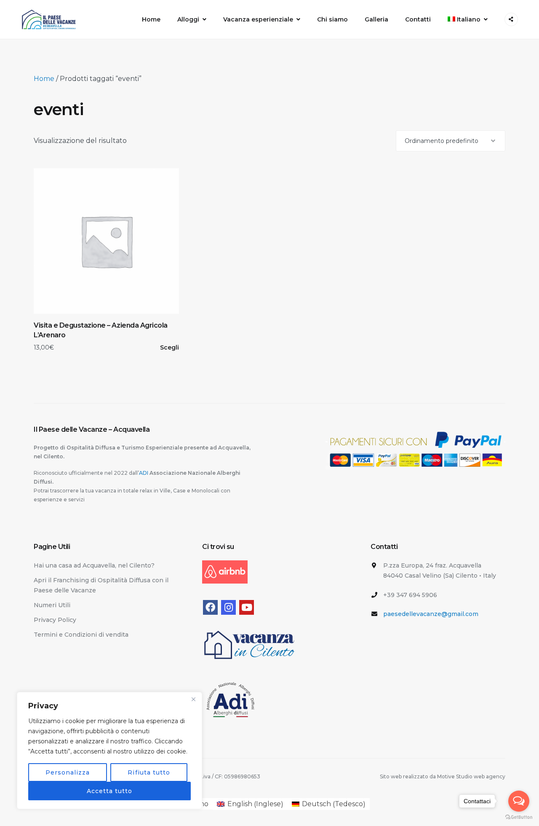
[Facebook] (210, 607)
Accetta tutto (110, 791)
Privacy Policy (55, 620)
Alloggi (188, 19)
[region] (109, 750)
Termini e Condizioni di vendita (81, 634)
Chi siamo (332, 19)
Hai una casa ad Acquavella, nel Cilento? (94, 565)
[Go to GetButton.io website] (518, 817)
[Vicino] (193, 699)
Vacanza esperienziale (258, 19)
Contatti (418, 19)
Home (151, 19)
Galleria (376, 19)
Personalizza (67, 772)
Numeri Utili (52, 605)
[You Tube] (246, 607)
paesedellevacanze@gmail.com (430, 614)
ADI (144, 473)
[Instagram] (228, 607)
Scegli (169, 347)
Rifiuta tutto (149, 772)
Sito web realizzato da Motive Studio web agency (442, 776)
